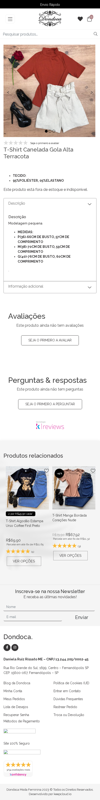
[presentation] (8, 92)
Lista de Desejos (15, 707)
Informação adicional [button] (25, 286)
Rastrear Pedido (65, 707)
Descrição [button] (16, 203)
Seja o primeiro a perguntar (50, 404)
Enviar (81, 617)
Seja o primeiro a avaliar (50, 340)
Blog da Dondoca (16, 683)
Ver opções (24, 561)
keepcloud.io (62, 794)
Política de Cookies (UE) (71, 683)
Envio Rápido (50, 5)
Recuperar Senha (16, 715)
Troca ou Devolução (68, 715)
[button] (46, 131)
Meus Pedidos (14, 699)
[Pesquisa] (95, 34)
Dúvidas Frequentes (68, 699)
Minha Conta (12, 691)
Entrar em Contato (67, 691)
